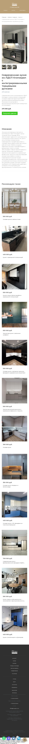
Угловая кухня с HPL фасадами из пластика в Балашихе (12, 524)
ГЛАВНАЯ (5, 10)
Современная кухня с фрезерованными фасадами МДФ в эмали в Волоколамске (13, 562)
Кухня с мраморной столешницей (13, 257)
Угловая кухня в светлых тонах (11, 219)
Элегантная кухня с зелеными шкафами (11, 334)
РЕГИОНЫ (14, 692)
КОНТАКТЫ (14, 684)
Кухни (20, 17)
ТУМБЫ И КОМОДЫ (14, 665)
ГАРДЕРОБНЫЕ (14, 670)
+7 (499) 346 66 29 (14, 7)
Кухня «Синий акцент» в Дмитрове (13, 637)
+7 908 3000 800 (14, 703)
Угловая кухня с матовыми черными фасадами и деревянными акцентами (14, 372)
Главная (4, 17)
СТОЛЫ (14, 679)
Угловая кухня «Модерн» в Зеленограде (10, 486)
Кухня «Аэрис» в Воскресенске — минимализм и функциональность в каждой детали (13, 600)
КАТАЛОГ (13, 10)
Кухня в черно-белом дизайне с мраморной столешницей (12, 296)
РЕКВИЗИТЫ (14, 687)
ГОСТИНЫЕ (14, 673)
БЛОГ (14, 681)
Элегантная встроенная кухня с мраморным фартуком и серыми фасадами (12, 410)
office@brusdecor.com (14, 708)
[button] (25, 44)
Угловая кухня (7, 447)
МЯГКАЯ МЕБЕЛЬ (14, 668)
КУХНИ (14, 660)
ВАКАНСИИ (14, 690)
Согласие (11, 731)
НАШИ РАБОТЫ (22, 10)
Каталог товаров (12, 17)
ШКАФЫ (14, 663)
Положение (6, 731)
